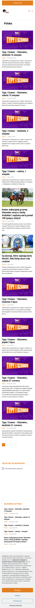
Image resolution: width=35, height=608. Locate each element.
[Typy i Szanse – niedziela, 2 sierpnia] (17, 118)
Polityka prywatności (15, 605)
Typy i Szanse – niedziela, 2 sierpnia (16, 525)
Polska (4, 58)
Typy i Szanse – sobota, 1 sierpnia (15, 531)
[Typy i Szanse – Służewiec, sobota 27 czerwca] (17, 365)
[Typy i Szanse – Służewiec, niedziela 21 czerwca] (17, 410)
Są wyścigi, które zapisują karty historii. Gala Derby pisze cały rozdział (17, 258)
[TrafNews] (11, 11)
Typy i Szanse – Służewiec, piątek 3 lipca (15, 341)
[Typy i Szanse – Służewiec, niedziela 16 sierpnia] (17, 40)
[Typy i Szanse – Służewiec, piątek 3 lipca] (17, 327)
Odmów (17, 595)
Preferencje (17, 601)
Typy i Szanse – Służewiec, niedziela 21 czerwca (15, 424)
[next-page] (15, 444)
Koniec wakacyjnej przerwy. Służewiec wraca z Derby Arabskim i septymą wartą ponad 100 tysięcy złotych (17, 213)
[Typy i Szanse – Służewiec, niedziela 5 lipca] (17, 286)
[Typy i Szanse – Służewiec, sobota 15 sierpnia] (17, 80)
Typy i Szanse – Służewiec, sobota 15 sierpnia (15, 94)
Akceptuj (17, 590)
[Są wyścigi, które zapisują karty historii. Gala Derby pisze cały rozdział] (17, 243)
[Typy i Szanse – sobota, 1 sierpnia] (17, 159)
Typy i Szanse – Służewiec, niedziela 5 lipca (15, 300)
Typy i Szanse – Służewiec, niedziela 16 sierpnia (15, 53)
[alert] (17, 468)
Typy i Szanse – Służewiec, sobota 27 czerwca (15, 379)
